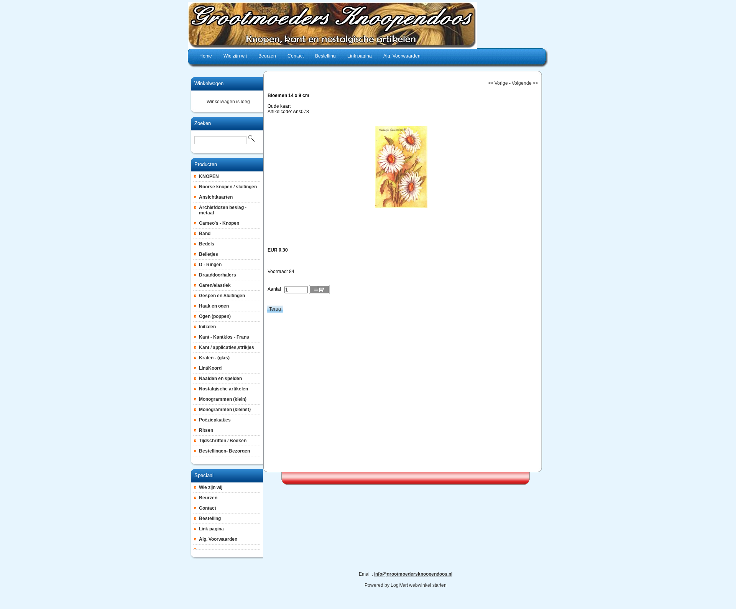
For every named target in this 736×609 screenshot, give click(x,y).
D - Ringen (210, 264)
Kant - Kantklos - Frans (224, 337)
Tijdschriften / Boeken (222, 440)
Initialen (207, 326)
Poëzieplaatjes (215, 420)
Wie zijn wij (210, 487)
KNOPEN (209, 176)
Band (204, 233)
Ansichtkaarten (216, 197)
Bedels (206, 244)
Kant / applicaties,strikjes (226, 347)
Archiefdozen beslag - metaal (222, 210)
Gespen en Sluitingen (222, 295)
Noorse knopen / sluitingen (228, 186)
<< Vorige (498, 83)
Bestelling (210, 518)
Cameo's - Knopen (219, 223)
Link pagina (211, 529)
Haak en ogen (214, 306)
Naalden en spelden (220, 378)
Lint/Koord (210, 368)
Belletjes (208, 254)
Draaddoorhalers (217, 275)
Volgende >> (525, 83)
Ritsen (206, 430)
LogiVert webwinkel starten (419, 585)
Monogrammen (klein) (222, 399)
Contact (207, 508)
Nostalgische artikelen (223, 389)
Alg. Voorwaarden (218, 539)
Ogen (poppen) (215, 316)
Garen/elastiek (215, 285)
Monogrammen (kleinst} (225, 409)
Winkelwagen (208, 83)
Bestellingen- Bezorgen (224, 451)
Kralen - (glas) (214, 357)
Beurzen (208, 497)
